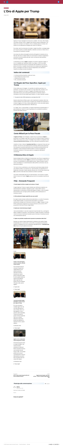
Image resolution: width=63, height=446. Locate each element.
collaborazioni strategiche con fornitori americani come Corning (30, 203)
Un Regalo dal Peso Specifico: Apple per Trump (24, 75)
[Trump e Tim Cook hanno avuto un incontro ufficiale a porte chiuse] (20, 259)
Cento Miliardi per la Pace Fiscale (21, 76)
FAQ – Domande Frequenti (20, 79)
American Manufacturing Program (21, 141)
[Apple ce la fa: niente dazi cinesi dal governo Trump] (20, 336)
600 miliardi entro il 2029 (22, 139)
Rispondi (15, 392)
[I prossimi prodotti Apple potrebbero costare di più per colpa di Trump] (20, 298)
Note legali (28, 444)
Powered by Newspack (22, 444)
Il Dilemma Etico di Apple (19, 78)
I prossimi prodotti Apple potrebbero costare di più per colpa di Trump (19, 302)
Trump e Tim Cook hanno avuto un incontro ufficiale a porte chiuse (19, 263)
